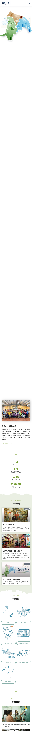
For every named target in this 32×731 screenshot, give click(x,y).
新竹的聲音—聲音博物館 (12, 579)
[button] (16, 714)
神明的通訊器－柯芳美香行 (12, 551)
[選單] (29, 3)
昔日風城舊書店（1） (10, 524)
